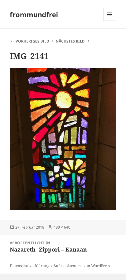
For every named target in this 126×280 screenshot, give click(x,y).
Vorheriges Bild (32, 41)
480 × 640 (62, 227)
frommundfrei (34, 14)
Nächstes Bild (70, 41)
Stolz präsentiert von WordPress (82, 265)
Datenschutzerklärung (29, 265)
